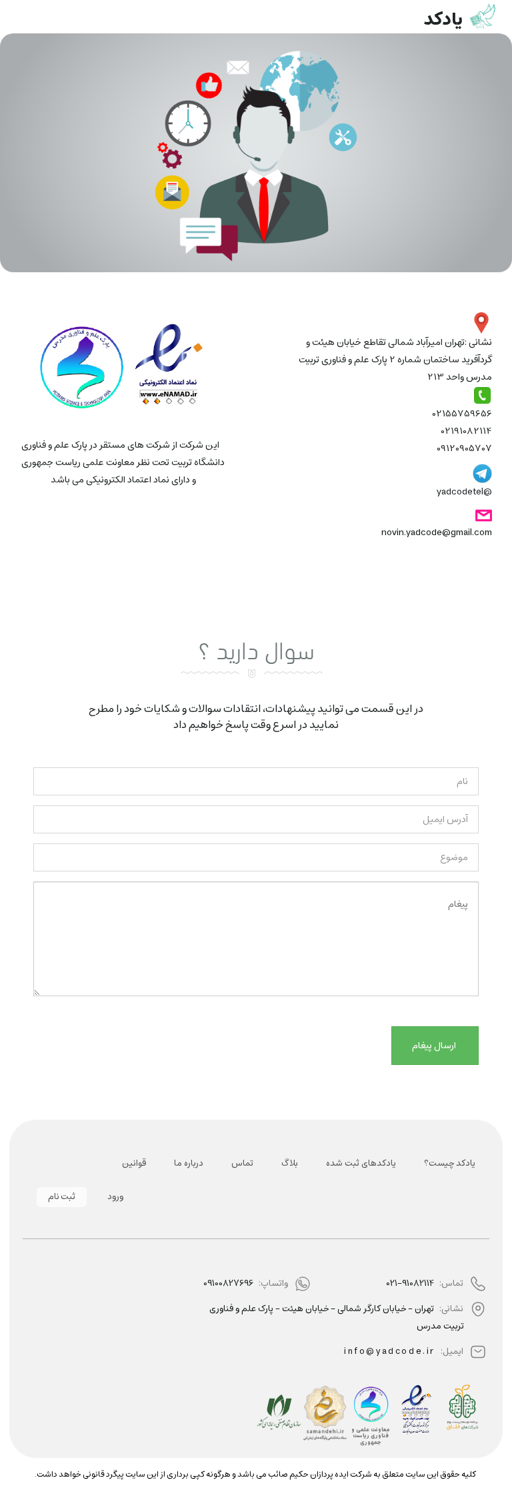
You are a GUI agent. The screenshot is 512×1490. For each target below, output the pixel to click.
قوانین (134, 1163)
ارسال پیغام (435, 1046)
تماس (242, 1163)
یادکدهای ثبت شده (361, 1163)
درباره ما (188, 1163)
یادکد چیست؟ (449, 1163)
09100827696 (228, 1283)
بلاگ (289, 1163)
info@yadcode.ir (389, 1351)
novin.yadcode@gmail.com (436, 532)
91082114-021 (410, 1283)
